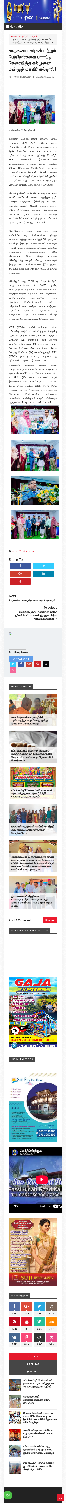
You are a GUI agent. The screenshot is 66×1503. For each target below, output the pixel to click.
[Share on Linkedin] (43, 573)
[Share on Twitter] (43, 565)
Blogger (49, 920)
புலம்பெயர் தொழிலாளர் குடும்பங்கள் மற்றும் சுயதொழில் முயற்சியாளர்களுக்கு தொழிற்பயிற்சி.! (32, 829)
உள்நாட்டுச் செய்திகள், (45, 77)
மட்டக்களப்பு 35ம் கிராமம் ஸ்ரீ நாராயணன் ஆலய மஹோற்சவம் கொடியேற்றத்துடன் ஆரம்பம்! (39, 1383)
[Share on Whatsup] (20, 581)
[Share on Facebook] (20, 565)
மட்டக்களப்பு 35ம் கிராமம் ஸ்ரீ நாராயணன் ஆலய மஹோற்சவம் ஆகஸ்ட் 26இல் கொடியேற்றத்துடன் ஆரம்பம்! (31, 793)
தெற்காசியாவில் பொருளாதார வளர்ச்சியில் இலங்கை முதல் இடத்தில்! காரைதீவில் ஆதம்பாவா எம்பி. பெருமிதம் (40, 1417)
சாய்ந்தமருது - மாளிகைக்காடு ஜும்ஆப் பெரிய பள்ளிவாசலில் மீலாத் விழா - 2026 (38, 1465)
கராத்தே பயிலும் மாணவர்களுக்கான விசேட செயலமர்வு (36, 1399)
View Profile (22, 659)
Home (14, 36)
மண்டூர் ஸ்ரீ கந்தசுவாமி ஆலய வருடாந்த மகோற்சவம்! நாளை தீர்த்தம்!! (38, 1433)
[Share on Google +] (20, 573)
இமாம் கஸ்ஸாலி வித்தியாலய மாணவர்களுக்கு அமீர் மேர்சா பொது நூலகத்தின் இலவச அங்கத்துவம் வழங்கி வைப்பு (32, 901)
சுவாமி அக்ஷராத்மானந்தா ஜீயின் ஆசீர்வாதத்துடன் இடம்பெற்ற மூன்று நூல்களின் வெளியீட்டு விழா (29, 720)
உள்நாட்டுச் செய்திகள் (28, 36)
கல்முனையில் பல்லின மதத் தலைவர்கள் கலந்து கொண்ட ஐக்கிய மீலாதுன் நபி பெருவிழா (38, 1449)
